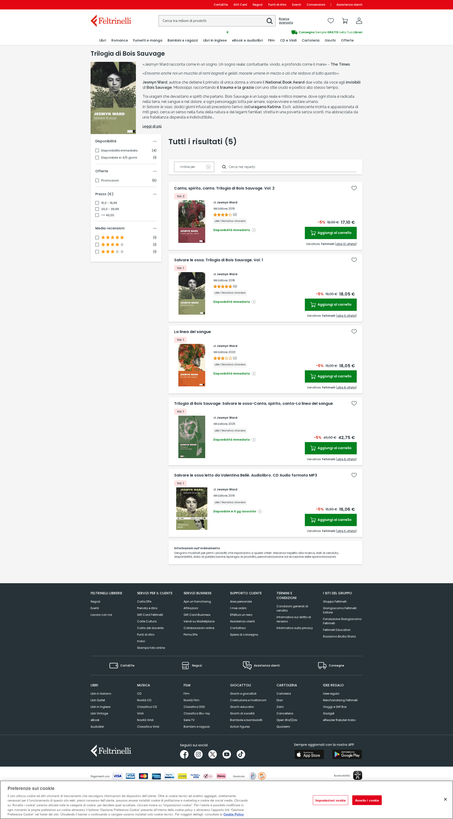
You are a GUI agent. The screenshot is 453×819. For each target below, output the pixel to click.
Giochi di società (242, 713)
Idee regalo (331, 694)
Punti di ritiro (277, 5)
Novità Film (191, 700)
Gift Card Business (197, 615)
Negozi (258, 5)
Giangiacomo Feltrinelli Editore (340, 610)
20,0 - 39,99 (110, 209)
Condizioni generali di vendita (292, 608)
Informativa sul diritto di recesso (294, 619)
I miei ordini (238, 608)
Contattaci (238, 628)
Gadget (328, 713)
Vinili (140, 713)
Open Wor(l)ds (287, 720)
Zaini (280, 707)
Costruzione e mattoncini (248, 700)
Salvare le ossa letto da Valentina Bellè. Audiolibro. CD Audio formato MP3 (245, 475)
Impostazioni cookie (330, 800)
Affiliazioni (191, 608)
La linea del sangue (192, 331)
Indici (141, 641)
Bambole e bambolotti (246, 720)
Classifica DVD (194, 707)
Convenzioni (316, 5)
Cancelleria (285, 713)
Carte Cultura (147, 621)
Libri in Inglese (100, 707)
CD (139, 694)
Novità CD (144, 700)
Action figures (240, 727)
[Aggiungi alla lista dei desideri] (354, 188)
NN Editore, (220, 209)
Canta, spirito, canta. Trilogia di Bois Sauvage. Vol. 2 (224, 188)
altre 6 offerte (346, 531)
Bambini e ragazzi (197, 727)
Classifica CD (147, 707)
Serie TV (189, 720)
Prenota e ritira (147, 608)
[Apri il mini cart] (345, 21)
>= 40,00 (107, 215)
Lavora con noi (101, 615)
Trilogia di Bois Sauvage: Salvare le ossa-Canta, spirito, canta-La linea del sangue (253, 403)
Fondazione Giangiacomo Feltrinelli (342, 621)
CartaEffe (221, 5)
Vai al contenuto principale (110, 4)
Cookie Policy (233, 814)
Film (186, 694)
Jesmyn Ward (227, 202)
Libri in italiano (101, 694)
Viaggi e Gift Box (335, 707)
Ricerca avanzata (286, 21)
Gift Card (240, 5)
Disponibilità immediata (119, 150)
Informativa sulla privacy (295, 628)
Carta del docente (150, 628)
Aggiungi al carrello (334, 232)
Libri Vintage (99, 713)
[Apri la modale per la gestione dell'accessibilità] (357, 775)
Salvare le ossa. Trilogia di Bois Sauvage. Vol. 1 (218, 260)
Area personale (241, 601)
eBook (95, 720)
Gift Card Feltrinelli (150, 615)
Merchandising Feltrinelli (340, 700)
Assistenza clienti (349, 5)
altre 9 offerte (346, 316)
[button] (270, 21)
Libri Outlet (98, 700)
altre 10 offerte (346, 244)
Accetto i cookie (367, 800)
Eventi (296, 5)
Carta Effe (144, 601)
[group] (294, 32)
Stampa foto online (151, 648)
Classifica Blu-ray (197, 713)
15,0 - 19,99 (109, 203)
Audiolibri (97, 727)
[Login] (359, 21)
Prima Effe (190, 635)
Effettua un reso (241, 615)
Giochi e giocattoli (243, 694)
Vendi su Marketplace (199, 621)
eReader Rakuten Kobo (339, 720)
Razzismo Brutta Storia (339, 636)
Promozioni (110, 180)
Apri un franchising (197, 601)
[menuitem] (102, 40)
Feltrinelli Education (337, 630)
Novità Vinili (145, 720)
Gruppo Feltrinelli (335, 601)
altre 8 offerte (346, 387)
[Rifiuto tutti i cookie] (445, 799)
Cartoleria (284, 694)
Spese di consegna (244, 635)
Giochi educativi (242, 707)
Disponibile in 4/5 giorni (119, 158)
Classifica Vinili (148, 727)
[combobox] (217, 20)
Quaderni (283, 727)
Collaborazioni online (199, 628)
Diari (280, 700)
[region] (226, 800)
